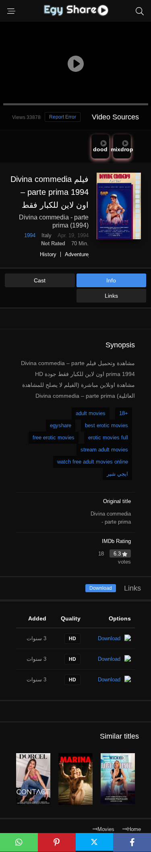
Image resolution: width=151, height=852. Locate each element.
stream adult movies (104, 450)
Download (100, 588)
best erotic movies (106, 425)
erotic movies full (108, 437)
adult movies (90, 413)
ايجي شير (117, 474)
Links (111, 295)
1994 (29, 235)
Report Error (62, 117)
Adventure (77, 254)
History (48, 254)
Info (111, 280)
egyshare (60, 425)
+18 (123, 413)
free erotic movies (53, 437)
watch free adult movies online (92, 462)
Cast (40, 280)
